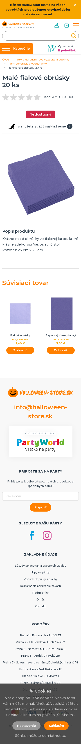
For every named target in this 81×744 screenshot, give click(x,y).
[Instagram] (47, 535)
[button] (57, 25)
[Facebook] (32, 535)
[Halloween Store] (18, 24)
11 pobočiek (67, 50)
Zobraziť (20, 350)
